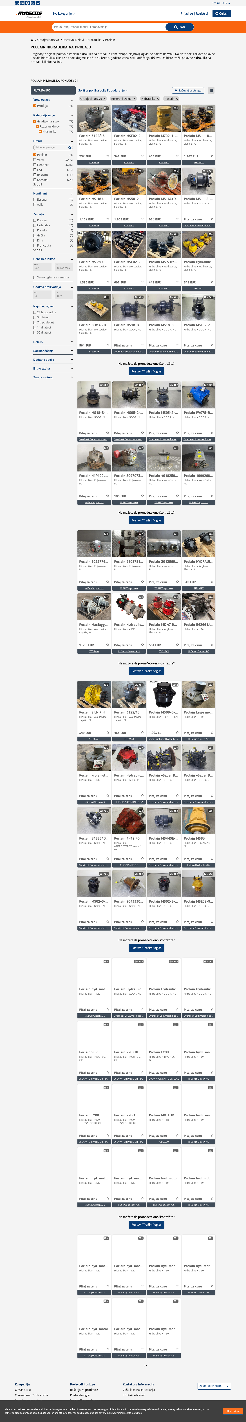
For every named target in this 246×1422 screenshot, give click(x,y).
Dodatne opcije (43, 359)
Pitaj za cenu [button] (193, 219)
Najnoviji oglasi (43, 306)
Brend (37, 141)
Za (57, 293)
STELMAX (94, 162)
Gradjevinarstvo (48, 40)
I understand (233, 1411)
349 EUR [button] (120, 156)
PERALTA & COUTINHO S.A (129, 802)
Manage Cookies (89, 1413)
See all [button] (37, 184)
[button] (53, 90)
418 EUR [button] (155, 282)
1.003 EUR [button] (156, 733)
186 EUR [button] (120, 496)
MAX (58, 265)
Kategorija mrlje (44, 115)
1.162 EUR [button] (191, 156)
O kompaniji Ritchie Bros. (32, 1395)
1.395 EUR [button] (86, 282)
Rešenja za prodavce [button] (84, 1390)
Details (38, 342)
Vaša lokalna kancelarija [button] (139, 1390)
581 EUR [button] (85, 345)
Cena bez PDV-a (44, 259)
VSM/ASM (163, 1141)
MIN (36, 265)
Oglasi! (223, 13)
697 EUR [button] (120, 282)
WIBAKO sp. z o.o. (94, 502)
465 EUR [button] (155, 156)
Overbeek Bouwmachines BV (199, 225)
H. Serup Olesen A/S (129, 651)
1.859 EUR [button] (121, 219)
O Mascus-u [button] (23, 1390)
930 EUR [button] (155, 219)
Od (35, 293)
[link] (94, 118)
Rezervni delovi (73, 40)
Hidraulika (94, 40)
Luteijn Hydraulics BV (198, 865)
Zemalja (38, 214)
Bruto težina (41, 368)
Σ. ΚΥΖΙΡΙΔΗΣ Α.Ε (129, 865)
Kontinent (40, 193)
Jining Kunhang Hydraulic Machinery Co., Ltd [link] (172, 739)
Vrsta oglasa (41, 99)
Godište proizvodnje (47, 287)
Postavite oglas (80, 1395)
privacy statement (119, 1413)
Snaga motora (43, 377)
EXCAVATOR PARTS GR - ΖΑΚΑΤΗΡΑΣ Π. (99, 1078)
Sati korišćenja (43, 350)
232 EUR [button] (85, 156)
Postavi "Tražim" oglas (146, 371)
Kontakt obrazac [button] (134, 1395)
